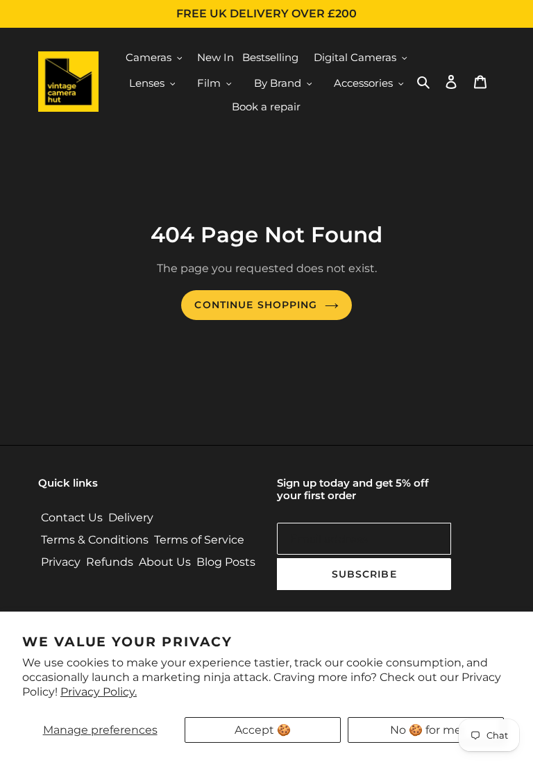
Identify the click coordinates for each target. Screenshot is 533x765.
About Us (165, 562)
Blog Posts (225, 562)
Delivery (130, 517)
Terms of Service (199, 539)
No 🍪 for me (426, 730)
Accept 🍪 (263, 730)
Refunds (109, 562)
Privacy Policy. (98, 691)
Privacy (61, 562)
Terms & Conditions (95, 539)
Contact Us (72, 517)
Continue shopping (255, 305)
